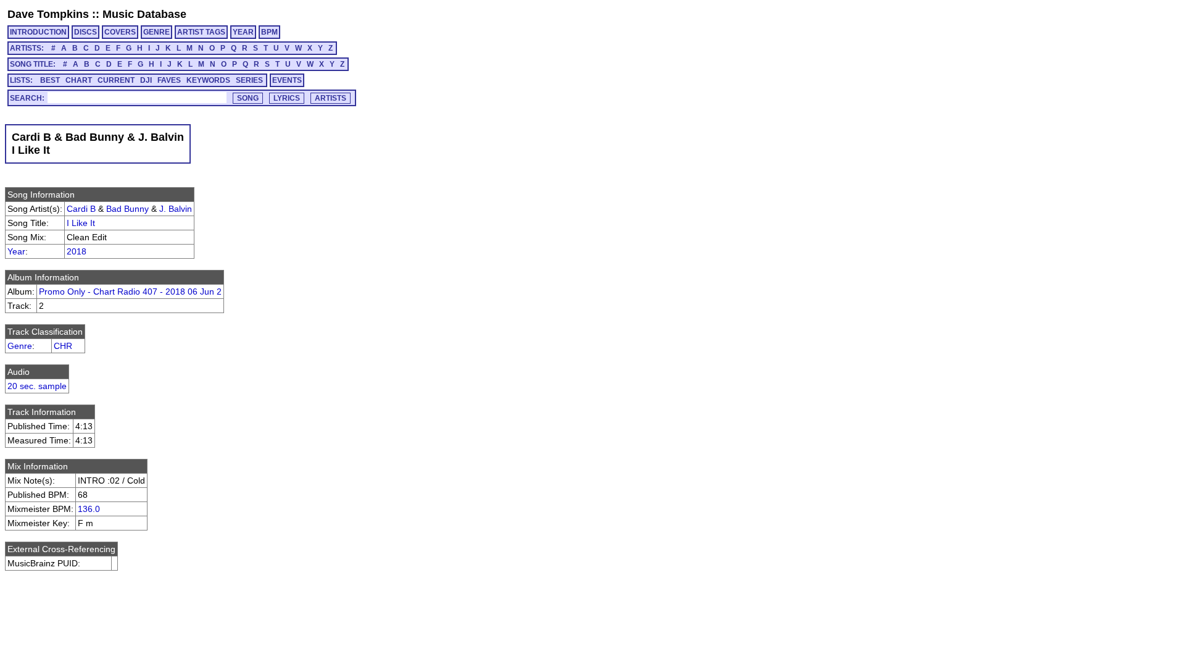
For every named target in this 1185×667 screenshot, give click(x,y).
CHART (78, 80)
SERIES (249, 80)
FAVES (169, 80)
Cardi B (81, 209)
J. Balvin (175, 209)
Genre (19, 346)
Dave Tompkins (48, 14)
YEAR (243, 32)
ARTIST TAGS (201, 32)
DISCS (85, 32)
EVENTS (287, 80)
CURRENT (116, 80)
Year (16, 251)
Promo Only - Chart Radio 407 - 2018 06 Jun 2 (130, 291)
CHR (63, 346)
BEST (50, 80)
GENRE (156, 32)
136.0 (89, 509)
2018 (76, 251)
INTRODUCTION (38, 32)
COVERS (120, 32)
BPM (269, 32)
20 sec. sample (37, 386)
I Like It (81, 223)
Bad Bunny (127, 209)
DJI (146, 80)
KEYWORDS (208, 80)
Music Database (144, 14)
